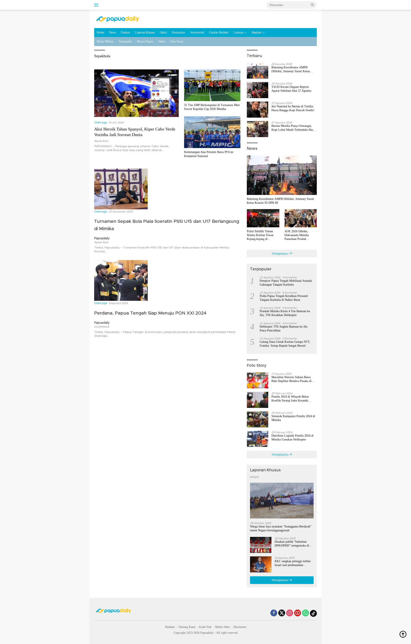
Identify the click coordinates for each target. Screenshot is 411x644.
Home (100, 32)
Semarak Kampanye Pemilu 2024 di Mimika (293, 418)
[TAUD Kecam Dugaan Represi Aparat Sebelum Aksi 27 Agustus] (257, 90)
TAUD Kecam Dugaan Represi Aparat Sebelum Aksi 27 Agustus (291, 88)
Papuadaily (102, 238)
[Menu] (97, 5)
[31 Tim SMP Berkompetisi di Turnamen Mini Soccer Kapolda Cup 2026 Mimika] (212, 85)
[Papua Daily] (117, 18)
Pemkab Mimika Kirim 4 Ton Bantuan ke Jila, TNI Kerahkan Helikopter (285, 313)
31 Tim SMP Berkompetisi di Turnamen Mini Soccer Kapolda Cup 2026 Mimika (212, 107)
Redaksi (170, 627)
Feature (125, 32)
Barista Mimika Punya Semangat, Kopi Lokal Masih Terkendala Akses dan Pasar (293, 128)
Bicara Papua (145, 41)
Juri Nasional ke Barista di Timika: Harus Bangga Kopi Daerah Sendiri (292, 108)
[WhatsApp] (305, 613)
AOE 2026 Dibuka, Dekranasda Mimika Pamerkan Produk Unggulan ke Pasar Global (300, 235)
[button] (312, 4)
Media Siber (222, 627)
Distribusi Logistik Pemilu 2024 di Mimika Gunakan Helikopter (292, 437)
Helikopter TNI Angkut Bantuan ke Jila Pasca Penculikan (283, 328)
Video (161, 41)
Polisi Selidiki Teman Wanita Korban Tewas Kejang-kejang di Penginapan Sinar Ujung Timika (261, 235)
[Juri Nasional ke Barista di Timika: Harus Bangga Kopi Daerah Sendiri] (257, 110)
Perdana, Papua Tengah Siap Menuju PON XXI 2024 (150, 313)
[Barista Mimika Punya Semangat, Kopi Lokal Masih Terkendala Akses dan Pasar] (257, 129)
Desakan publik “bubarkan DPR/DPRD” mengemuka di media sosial (292, 544)
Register (257, 32)
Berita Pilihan (105, 41)
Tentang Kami (186, 627)
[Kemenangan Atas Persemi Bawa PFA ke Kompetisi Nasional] (212, 132)
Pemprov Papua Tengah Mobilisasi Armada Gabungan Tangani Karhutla (286, 282)
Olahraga (100, 122)
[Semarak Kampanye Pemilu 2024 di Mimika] (257, 419)
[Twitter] (281, 613)
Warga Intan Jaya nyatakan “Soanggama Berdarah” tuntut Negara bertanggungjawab (280, 528)
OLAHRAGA (101, 326)
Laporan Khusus (145, 32)
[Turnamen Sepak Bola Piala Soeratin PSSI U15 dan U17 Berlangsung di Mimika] (121, 188)
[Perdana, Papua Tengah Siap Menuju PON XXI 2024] (121, 280)
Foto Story (176, 41)
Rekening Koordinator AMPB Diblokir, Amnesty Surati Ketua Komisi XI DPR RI (290, 69)
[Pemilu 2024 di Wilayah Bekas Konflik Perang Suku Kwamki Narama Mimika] (257, 400)
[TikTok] (313, 613)
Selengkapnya (280, 253)
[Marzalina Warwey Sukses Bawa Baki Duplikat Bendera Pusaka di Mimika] (257, 380)
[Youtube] (297, 613)
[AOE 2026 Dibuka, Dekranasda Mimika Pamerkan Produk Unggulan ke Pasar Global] (300, 218)
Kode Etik (205, 627)
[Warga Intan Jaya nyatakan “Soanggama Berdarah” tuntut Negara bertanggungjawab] (282, 500)
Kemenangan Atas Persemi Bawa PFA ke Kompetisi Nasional (208, 153)
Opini (163, 32)
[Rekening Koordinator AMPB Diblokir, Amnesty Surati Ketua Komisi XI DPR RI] (257, 71)
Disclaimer (240, 627)
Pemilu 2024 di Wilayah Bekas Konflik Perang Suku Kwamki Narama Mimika (290, 399)
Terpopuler (125, 41)
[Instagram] (289, 613)
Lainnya (238, 32)
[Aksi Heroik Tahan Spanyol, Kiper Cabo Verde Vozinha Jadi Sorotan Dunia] (136, 93)
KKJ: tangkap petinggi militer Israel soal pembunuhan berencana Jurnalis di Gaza (293, 563)
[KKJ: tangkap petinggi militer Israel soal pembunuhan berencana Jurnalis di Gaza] (260, 564)
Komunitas (178, 32)
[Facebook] (273, 613)
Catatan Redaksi (218, 32)
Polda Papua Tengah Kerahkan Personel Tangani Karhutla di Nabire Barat (284, 297)
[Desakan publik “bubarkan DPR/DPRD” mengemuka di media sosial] (260, 545)
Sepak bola (101, 141)
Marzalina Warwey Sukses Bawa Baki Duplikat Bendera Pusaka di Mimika (291, 379)
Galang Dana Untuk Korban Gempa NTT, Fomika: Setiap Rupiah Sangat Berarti (285, 343)
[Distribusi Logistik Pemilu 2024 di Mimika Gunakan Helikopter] (257, 439)
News (112, 32)
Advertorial (197, 32)
